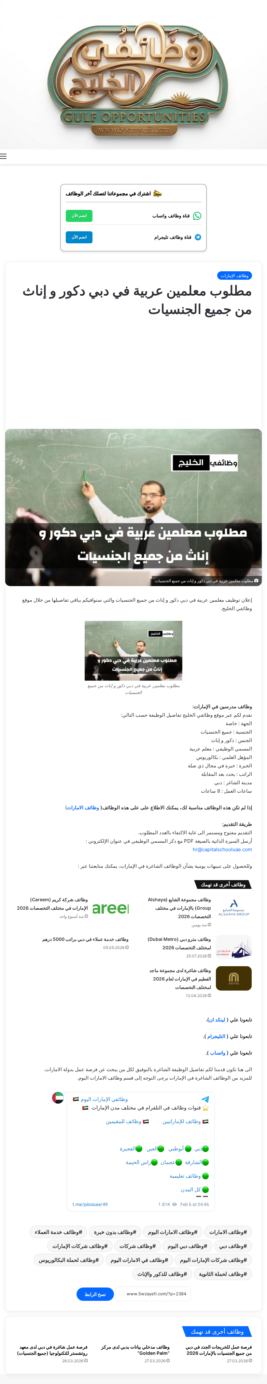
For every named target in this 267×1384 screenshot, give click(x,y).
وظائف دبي (231, 1246)
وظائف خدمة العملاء (57, 1232)
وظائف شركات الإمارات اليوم (212, 1260)
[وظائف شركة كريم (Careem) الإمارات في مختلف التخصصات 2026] (111, 907)
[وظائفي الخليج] (133, 74)
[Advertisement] (133, 370)
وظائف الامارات (83, 807)
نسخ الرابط (95, 1294)
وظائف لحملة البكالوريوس (67, 1260)
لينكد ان (217, 1020)
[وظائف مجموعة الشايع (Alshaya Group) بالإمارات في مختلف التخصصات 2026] (234, 907)
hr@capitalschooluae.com (222, 849)
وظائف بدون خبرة (113, 1232)
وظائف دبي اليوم (186, 1246)
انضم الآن (79, 215)
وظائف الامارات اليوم (171, 1232)
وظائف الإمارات (234, 275)
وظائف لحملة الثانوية (221, 1274)
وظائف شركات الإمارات (78, 1246)
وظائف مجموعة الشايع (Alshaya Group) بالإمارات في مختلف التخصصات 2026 (179, 908)
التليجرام (216, 1036)
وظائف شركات (135, 1246)
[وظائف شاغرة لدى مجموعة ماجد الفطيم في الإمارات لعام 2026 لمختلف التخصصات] (234, 978)
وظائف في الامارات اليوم (138, 1260)
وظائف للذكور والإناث (160, 1274)
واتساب (217, 1053)
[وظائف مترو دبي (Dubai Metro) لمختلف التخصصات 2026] (234, 947)
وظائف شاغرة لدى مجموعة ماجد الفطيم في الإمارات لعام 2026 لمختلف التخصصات (180, 979)
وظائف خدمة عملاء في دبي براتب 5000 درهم (85, 939)
